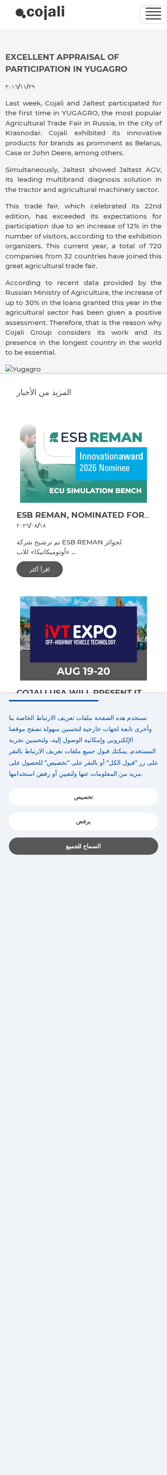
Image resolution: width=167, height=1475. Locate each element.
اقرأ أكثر (39, 569)
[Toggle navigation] (153, 14)
